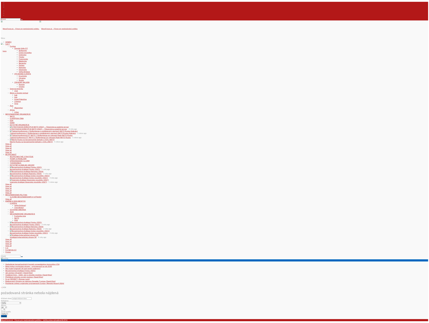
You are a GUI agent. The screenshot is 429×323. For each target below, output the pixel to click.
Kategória (4, 301)
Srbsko (21, 87)
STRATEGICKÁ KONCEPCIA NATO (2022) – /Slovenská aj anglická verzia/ (38, 129)
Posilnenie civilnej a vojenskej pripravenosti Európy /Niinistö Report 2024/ (34, 283)
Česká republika (25, 53)
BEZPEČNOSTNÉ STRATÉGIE (21, 157)
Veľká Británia (24, 72)
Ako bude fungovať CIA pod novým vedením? (22, 268)
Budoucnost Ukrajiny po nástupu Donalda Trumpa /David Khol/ (30, 281)
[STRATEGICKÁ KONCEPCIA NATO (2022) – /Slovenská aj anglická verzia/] (39, 127)
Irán (15, 97)
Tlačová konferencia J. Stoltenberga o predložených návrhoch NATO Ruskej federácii (43, 133)
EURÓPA (13, 203)
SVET (7, 44)
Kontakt (8, 3)
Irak (15, 95)
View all (8, 144)
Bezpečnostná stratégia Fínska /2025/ (25, 169)
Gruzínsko (23, 76)
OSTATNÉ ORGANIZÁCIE (19, 125)
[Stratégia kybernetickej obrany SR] (24, 235)
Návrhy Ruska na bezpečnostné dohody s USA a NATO (31, 142)
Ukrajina (22, 78)
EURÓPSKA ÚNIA (17, 118)
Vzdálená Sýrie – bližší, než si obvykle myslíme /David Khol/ (28, 275)
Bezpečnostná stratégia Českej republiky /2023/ (29, 178)
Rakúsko (22, 67)
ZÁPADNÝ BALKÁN (21, 82)
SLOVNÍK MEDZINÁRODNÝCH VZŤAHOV (25, 197)
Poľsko (21, 65)
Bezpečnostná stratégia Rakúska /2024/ (26, 174)
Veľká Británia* (20, 205)
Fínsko (21, 57)
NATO (12, 116)
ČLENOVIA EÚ (10, 250)
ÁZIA (12, 212)
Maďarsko (23, 61)
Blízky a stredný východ (19, 93)
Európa (13, 46)
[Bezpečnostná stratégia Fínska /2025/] (26, 167)
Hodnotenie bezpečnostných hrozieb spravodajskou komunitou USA (32, 264)
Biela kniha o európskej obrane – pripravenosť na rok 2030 (28, 266)
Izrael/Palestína (20, 99)
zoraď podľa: (6, 312)
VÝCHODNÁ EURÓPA (22, 74)
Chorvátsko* (19, 208)
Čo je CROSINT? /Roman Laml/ (17, 279)
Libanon (17, 101)
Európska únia (20, 216)
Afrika (12, 110)
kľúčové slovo (6, 298)
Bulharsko (23, 50)
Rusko (21, 80)
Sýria (16, 104)
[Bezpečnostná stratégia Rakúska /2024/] (27, 171)
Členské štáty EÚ (21, 48)
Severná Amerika (16, 89)
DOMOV (8, 42)
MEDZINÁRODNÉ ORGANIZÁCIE (18, 114)
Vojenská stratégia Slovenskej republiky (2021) (28, 182)
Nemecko (22, 63)
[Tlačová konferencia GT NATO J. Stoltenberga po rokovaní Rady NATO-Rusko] (41, 135)
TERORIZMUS (15, 163)
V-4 (6, 248)
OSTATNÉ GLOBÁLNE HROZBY (22, 165)
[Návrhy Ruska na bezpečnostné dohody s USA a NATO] (32, 140)
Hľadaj (4, 316)
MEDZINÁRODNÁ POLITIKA (16, 195)
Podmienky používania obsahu (17, 7)
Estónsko (22, 55)
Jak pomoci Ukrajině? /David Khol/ (19, 273)
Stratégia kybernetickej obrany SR (23, 237)
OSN (11, 121)
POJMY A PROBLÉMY (18, 159)
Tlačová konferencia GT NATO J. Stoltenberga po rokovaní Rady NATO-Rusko (40, 137)
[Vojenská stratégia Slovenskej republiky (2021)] (29, 180)
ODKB (12, 123)
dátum (3, 305)
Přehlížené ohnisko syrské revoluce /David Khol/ (24, 277)
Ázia (11, 106)
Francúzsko (23, 59)
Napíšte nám (10, 5)
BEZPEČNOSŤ (10, 154)
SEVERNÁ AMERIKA (18, 210)
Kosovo (22, 84)
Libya (16, 112)
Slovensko (23, 70)
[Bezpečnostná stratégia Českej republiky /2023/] (30, 176)
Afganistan (18, 108)
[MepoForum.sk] (3, 51)
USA (16, 91)
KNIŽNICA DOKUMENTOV (15, 201)
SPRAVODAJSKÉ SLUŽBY (20, 161)
